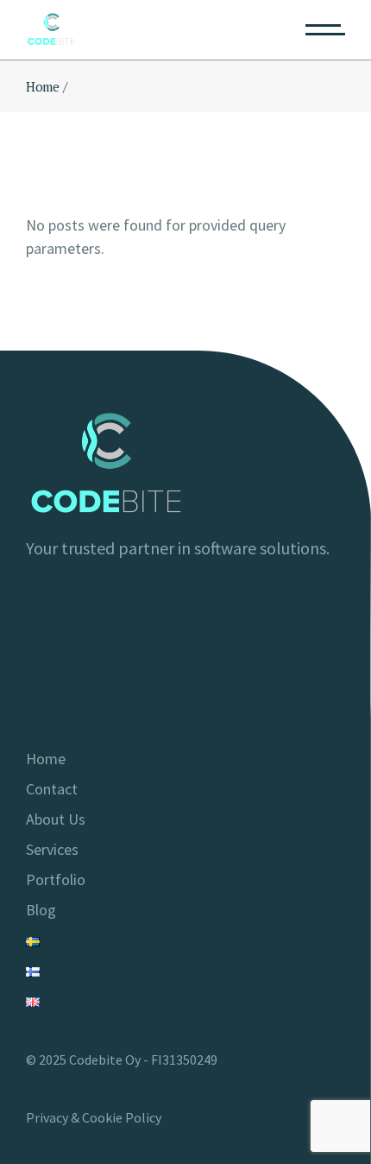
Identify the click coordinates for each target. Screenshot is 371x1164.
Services (52, 849)
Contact (52, 789)
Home (46, 759)
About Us (55, 819)
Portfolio (55, 879)
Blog (41, 910)
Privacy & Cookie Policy (93, 1117)
